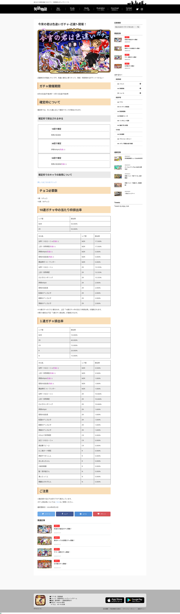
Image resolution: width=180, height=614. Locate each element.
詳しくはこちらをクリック (47, 182)
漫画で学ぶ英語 (123, 125)
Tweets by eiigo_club (121, 206)
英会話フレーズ (123, 116)
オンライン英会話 (124, 106)
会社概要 (121, 134)
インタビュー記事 (124, 120)
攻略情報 (121, 88)
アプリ (121, 102)
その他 (118, 129)
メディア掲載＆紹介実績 (126, 143)
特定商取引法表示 (115, 609)
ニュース (121, 93)
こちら (57, 502)
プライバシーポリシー (125, 139)
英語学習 (118, 97)
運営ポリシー (142, 609)
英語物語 (118, 79)
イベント (121, 84)
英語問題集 (122, 111)
